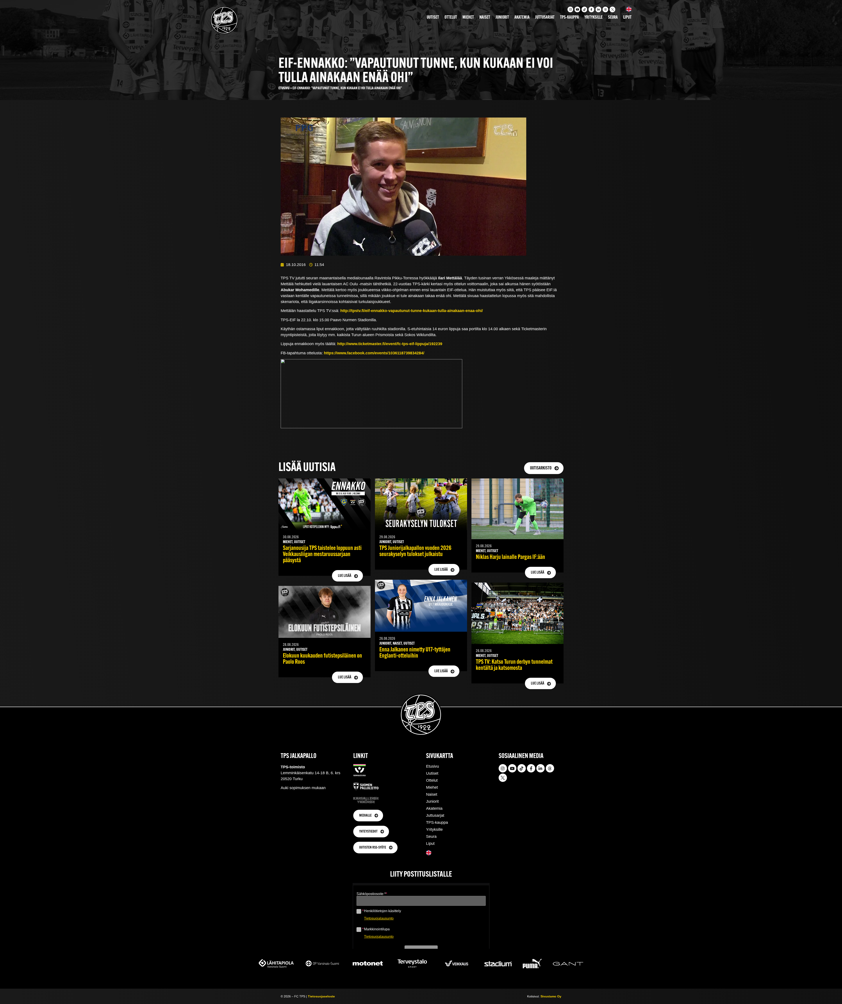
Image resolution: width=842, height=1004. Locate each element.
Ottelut (450, 17)
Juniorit (502, 17)
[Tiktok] (584, 9)
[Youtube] (577, 9)
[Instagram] (570, 9)
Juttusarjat (545, 17)
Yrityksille (593, 17)
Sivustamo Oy (551, 996)
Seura (613, 17)
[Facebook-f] (591, 9)
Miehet (468, 17)
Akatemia (522, 17)
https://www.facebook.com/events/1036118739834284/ (374, 353)
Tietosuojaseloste (321, 996)
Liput (627, 17)
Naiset (484, 17)
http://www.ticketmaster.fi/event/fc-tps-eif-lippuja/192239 (389, 344)
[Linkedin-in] (598, 9)
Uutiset (433, 17)
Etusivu (283, 88)
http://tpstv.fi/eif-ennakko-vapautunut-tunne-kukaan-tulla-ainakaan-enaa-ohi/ (411, 311)
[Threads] (605, 9)
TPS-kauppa (569, 17)
